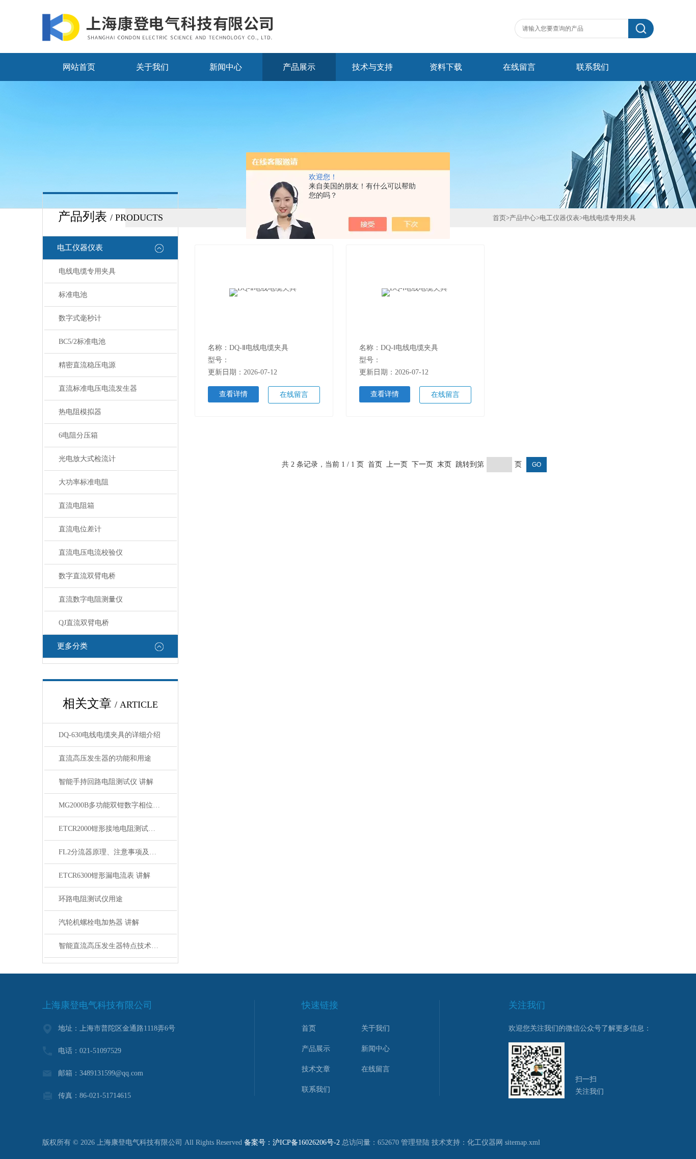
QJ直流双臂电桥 (84, 623)
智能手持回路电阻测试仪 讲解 (106, 782)
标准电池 (73, 295)
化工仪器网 (485, 1142)
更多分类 (72, 646)
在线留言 (519, 67)
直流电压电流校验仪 (91, 552)
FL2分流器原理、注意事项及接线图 (115, 852)
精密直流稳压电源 (87, 365)
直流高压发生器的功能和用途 (105, 758)
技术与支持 (372, 67)
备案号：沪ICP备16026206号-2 (292, 1142)
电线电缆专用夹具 (87, 271)
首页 (499, 218)
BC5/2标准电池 (82, 341)
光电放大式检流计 (87, 459)
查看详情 (233, 394)
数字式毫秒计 (80, 318)
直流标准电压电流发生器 (98, 388)
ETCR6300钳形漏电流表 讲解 (104, 875)
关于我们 (152, 67)
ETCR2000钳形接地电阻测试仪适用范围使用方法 (118, 828)
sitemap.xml (522, 1142)
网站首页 (79, 67)
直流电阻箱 (76, 505)
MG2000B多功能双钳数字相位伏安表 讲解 (118, 805)
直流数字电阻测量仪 (91, 599)
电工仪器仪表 (80, 248)
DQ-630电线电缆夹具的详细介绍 (109, 735)
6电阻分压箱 (78, 435)
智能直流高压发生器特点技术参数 (112, 946)
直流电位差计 (80, 529)
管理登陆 (415, 1142)
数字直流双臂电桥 (87, 576)
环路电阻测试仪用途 (91, 899)
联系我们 (592, 67)
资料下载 (446, 67)
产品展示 (299, 67)
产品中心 (523, 218)
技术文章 (316, 1069)
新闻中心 (225, 67)
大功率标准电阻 (84, 482)
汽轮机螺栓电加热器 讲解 (99, 922)
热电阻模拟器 (80, 412)
